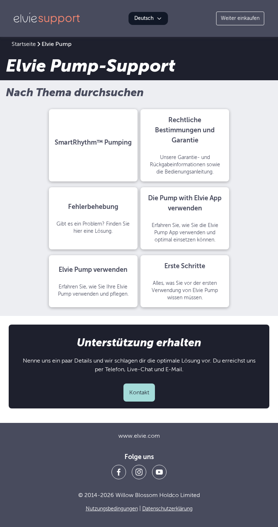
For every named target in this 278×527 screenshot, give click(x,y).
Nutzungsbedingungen (112, 508)
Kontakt (139, 392)
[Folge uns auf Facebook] (118, 472)
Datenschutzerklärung (167, 508)
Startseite (24, 44)
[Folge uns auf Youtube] (159, 472)
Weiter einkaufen (240, 18)
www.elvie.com (139, 436)
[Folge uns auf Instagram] (139, 472)
